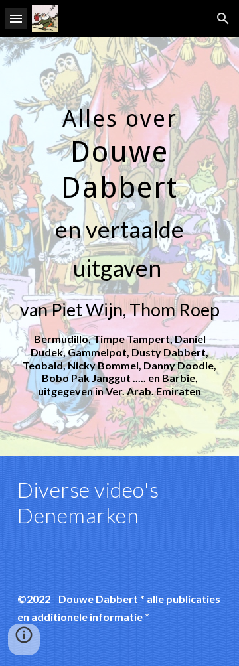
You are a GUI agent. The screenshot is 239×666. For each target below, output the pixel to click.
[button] (16, 18)
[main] (119, 246)
